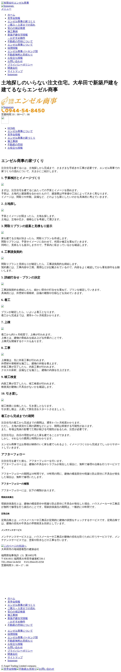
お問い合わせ (15, 61)
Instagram (12, 74)
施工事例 (13, 31)
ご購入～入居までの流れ (21, 24)
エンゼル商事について (20, 44)
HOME (11, 128)
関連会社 (13, 68)
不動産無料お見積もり (20, 54)
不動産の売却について (20, 41)
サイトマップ (15, 71)
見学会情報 (14, 18)
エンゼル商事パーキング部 (23, 51)
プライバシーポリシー (20, 64)
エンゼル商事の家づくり (21, 21)
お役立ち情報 (15, 58)
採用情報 (13, 48)
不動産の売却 (15, 144)
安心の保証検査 (16, 28)
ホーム (11, 14)
